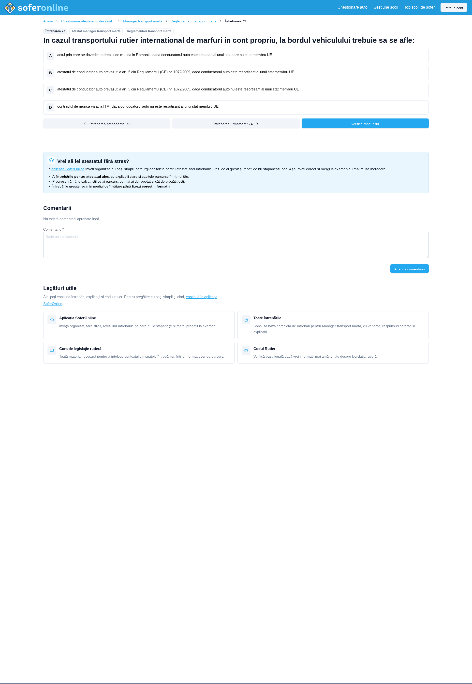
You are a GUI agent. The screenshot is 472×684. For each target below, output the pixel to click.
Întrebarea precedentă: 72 (109, 124)
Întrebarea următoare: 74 (233, 124)
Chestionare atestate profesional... (88, 21)
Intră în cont (453, 8)
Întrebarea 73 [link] (235, 21)
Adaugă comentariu (409, 269)
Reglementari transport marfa (194, 21)
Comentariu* (53, 229)
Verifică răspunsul (365, 124)
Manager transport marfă (142, 21)
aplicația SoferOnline (67, 169)
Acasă (48, 21)
